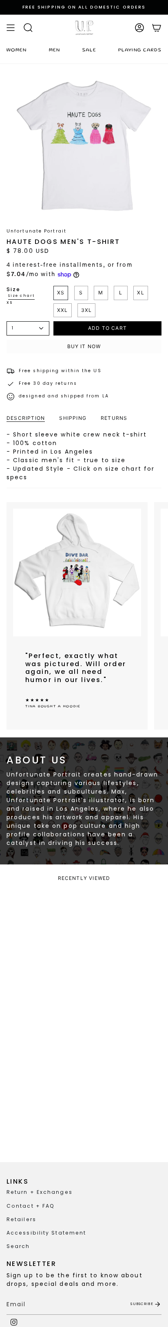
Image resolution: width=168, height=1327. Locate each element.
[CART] (156, 27)
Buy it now (84, 346)
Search (18, 1246)
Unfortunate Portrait (36, 231)
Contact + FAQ (31, 1205)
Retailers (21, 1219)
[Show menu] (10, 27)
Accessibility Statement (46, 1232)
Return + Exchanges (40, 1192)
